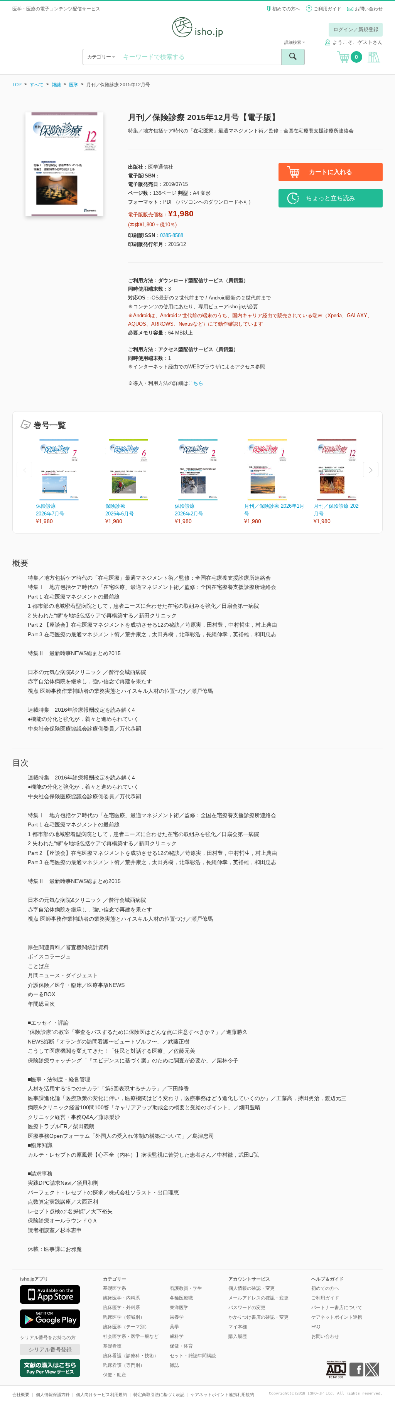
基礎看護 (112, 1346)
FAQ (315, 1326)
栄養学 (177, 1317)
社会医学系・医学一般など (131, 1336)
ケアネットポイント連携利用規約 (222, 1394)
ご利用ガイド (327, 9)
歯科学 (177, 1336)
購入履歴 (237, 1336)
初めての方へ (286, 9)
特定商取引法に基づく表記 (158, 1394)
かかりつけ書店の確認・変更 (258, 1317)
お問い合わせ (369, 9)
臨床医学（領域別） (124, 1317)
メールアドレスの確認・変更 (258, 1298)
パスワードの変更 (246, 1307)
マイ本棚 (237, 1326)
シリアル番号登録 (50, 1349)
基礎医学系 (114, 1288)
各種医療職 (181, 1298)
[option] (70, 482)
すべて (37, 84)
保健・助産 (114, 1375)
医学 (73, 84)
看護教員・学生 (186, 1288)
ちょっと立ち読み (330, 198)
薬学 (174, 1326)
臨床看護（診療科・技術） (131, 1355)
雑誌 (56, 84)
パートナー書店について (336, 1307)
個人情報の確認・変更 (251, 1288)
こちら (195, 383)
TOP (17, 84)
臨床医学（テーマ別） (126, 1326)
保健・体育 (181, 1346)
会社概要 (20, 1394)
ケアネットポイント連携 (336, 1317)
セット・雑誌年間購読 (193, 1355)
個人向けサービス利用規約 (101, 1394)
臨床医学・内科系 (121, 1298)
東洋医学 (179, 1307)
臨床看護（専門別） (124, 1365)
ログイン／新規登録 (355, 29)
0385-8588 (171, 235)
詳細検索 (293, 42)
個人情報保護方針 (53, 1394)
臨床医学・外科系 (121, 1307)
